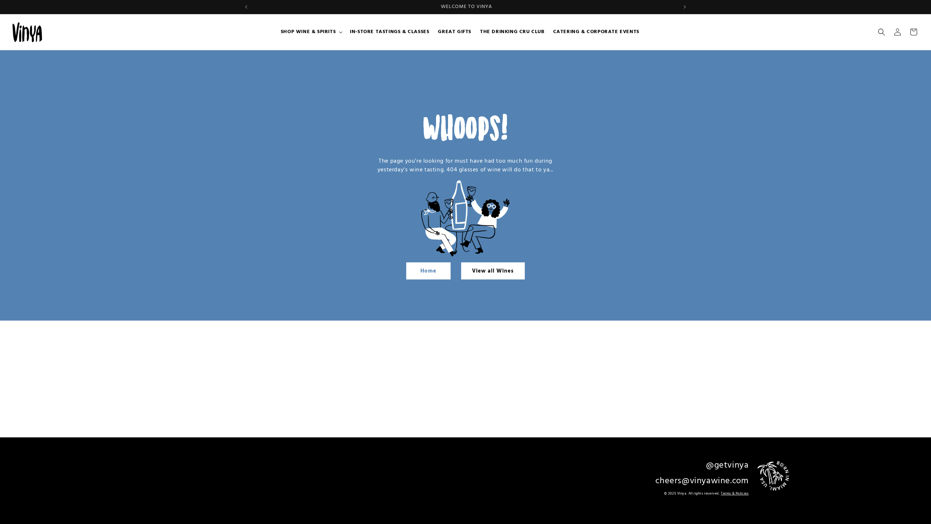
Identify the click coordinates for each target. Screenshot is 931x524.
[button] (310, 32)
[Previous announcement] (246, 7)
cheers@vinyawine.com (701, 481)
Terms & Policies (734, 493)
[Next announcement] (685, 7)
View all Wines (493, 271)
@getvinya (727, 465)
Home (428, 271)
